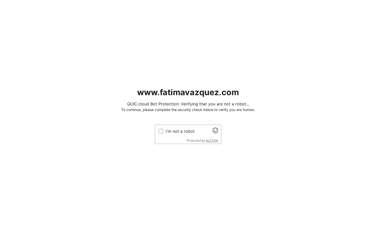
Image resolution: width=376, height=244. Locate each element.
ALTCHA (212, 140)
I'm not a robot (180, 131)
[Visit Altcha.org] (215, 131)
